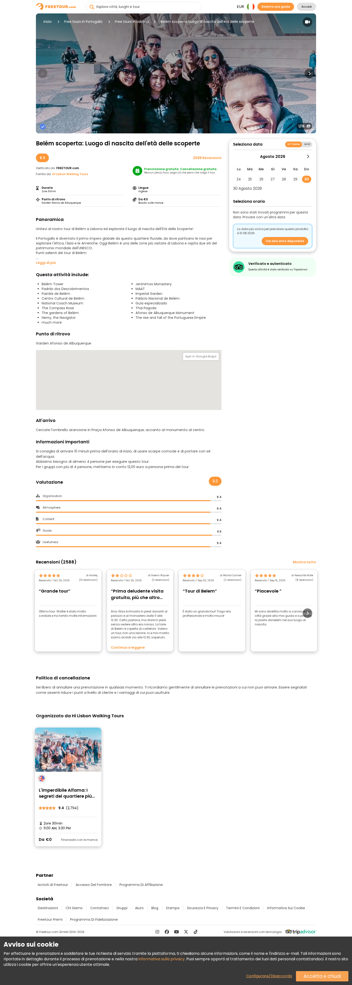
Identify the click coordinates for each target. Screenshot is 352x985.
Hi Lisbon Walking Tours (70, 174)
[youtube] (176, 932)
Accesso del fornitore (94, 884)
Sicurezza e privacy (202, 908)
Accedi (306, 7)
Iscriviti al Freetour (53, 884)
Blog (154, 908)
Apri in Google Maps (200, 356)
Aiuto (139, 908)
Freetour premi (50, 919)
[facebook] (167, 932)
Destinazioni (48, 908)
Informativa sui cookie (286, 908)
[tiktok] (196, 932)
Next (309, 73)
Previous (42, 73)
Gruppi (121, 908)
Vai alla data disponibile (285, 241)
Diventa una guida (275, 7)
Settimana (293, 144)
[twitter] (186, 932)
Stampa (172, 908)
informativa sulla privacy (161, 959)
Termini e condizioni (243, 908)
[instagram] (157, 932)
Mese (307, 144)
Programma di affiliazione (141, 884)
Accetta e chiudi (322, 976)
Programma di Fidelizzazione (94, 919)
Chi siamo (74, 908)
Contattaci (99, 908)
